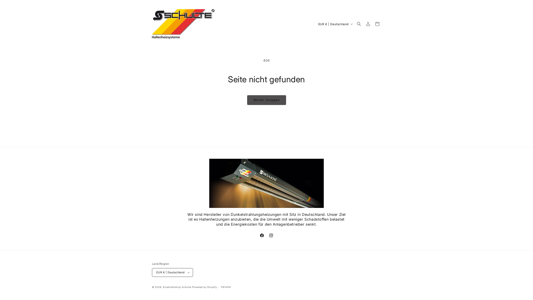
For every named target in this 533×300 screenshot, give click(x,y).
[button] (359, 24)
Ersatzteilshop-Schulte (177, 287)
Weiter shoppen (266, 100)
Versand (226, 286)
